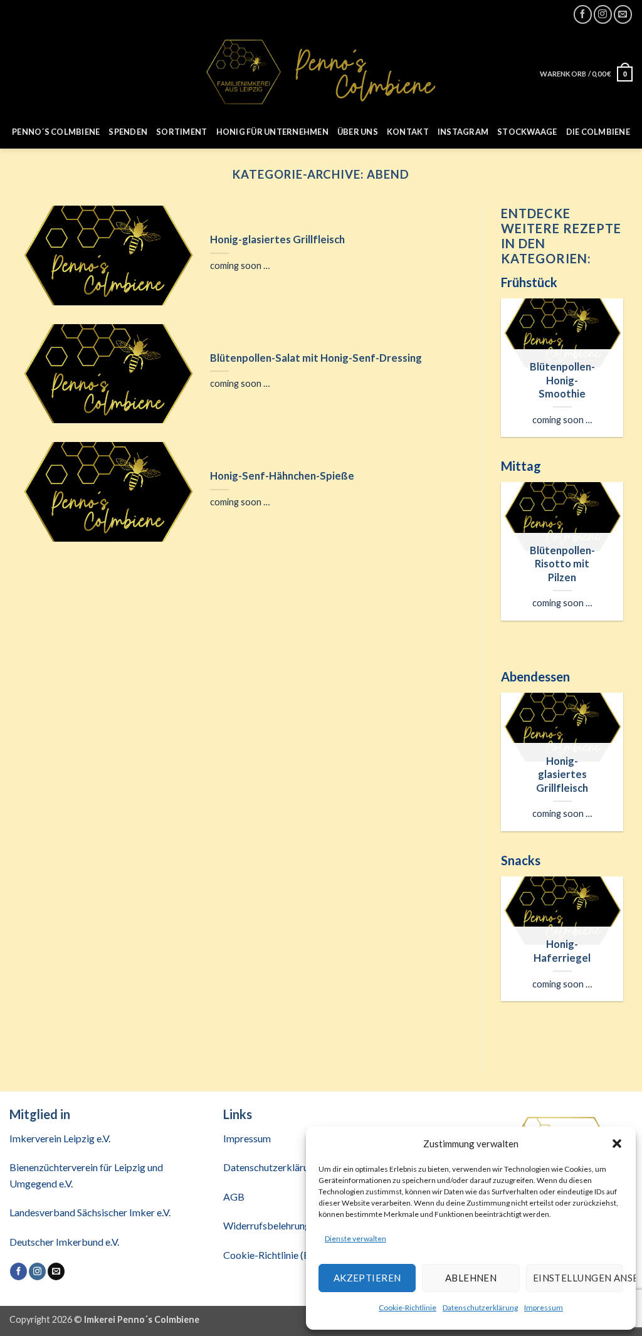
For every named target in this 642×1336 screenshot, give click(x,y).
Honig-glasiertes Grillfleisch (277, 239)
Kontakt (408, 132)
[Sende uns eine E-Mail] (623, 14)
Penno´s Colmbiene (56, 132)
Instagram (463, 132)
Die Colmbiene (598, 132)
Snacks (520, 860)
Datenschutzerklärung (480, 1307)
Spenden (127, 132)
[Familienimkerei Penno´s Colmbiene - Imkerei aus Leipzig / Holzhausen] (321, 71)
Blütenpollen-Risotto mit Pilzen (562, 564)
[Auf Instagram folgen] (603, 14)
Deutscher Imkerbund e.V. (64, 1242)
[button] (617, 1143)
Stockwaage (527, 132)
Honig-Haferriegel (562, 951)
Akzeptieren (367, 1277)
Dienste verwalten (355, 1238)
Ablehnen (471, 1277)
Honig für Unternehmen (272, 132)
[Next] (614, 377)
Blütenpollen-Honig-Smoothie (562, 380)
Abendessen (535, 676)
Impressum (543, 1307)
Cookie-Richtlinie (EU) (271, 1255)
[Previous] (510, 377)
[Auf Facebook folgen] (583, 14)
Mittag (521, 465)
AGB (234, 1196)
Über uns (357, 132)
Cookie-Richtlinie (407, 1307)
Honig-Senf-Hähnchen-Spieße (282, 476)
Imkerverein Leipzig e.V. (59, 1138)
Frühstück (529, 282)
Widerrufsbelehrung (266, 1225)
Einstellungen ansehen (578, 1277)
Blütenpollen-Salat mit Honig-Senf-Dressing (316, 358)
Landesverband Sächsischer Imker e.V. (90, 1212)
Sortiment (181, 132)
